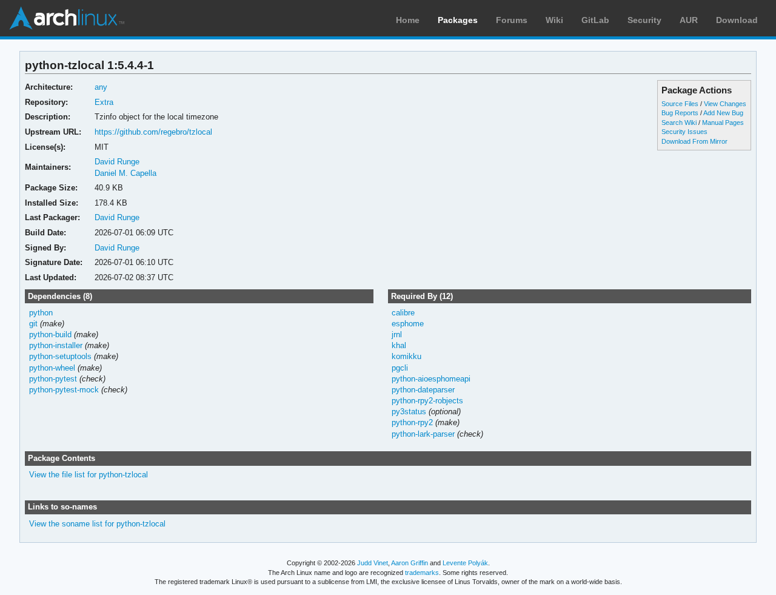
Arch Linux (66, 18)
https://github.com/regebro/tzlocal (153, 131)
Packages (458, 20)
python (41, 312)
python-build (50, 334)
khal (399, 345)
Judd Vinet (372, 562)
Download (737, 20)
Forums (511, 20)
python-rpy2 (412, 422)
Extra (104, 102)
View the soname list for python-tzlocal (97, 523)
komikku (406, 356)
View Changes (725, 103)
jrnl (397, 334)
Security (644, 20)
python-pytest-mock (64, 389)
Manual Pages (723, 122)
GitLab (595, 20)
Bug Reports (679, 112)
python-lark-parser (423, 434)
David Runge (117, 161)
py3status (409, 411)
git (33, 323)
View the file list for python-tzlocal (88, 474)
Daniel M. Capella (125, 173)
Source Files (679, 103)
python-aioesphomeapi (431, 378)
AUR (689, 20)
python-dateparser (423, 389)
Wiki (554, 20)
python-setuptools (60, 356)
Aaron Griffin (409, 562)
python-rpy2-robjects (427, 400)
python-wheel (52, 367)
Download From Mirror (694, 141)
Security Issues (684, 131)
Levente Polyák (465, 562)
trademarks (422, 572)
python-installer (55, 345)
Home (408, 20)
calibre (403, 312)
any (101, 87)
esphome (408, 323)
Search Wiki (679, 122)
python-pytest (53, 378)
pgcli (400, 367)
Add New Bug (723, 112)
